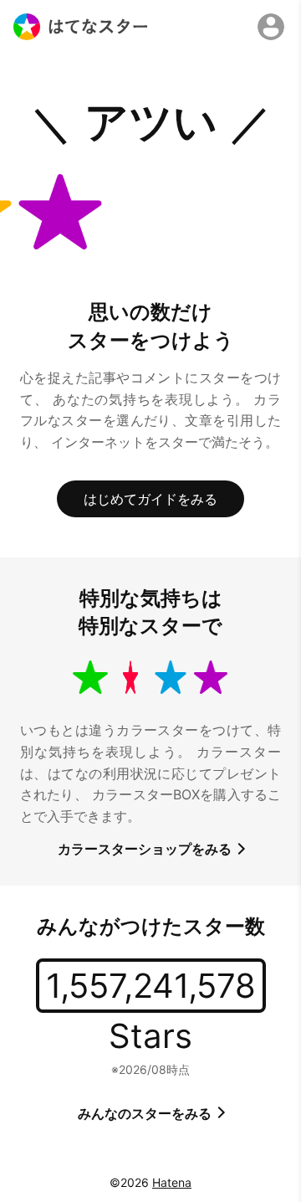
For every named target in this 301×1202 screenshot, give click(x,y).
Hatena (171, 1182)
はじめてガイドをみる (150, 499)
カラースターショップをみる (146, 848)
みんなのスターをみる (146, 1113)
